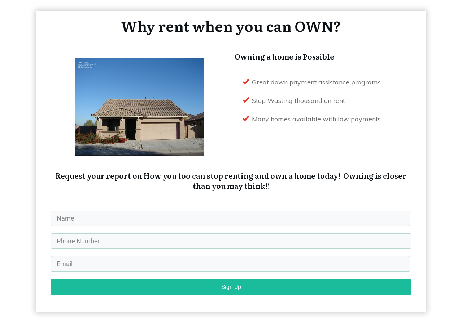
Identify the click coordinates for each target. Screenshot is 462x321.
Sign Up (231, 286)
